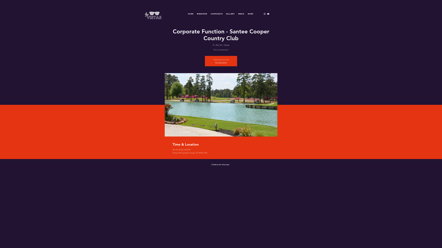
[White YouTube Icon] (268, 14)
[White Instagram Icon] (264, 14)
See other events (221, 62)
